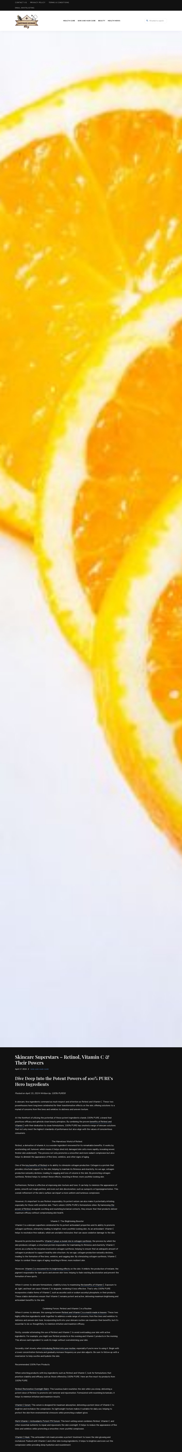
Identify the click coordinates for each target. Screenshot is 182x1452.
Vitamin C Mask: (22, 1437)
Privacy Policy (37, 3)
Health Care (69, 21)
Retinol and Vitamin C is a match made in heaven (84, 1312)
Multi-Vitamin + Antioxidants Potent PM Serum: (37, 1421)
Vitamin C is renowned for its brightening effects (47, 1268)
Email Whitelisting (25, 8)
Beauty (101, 21)
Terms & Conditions (59, 3)
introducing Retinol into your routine (59, 1348)
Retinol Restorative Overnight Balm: (32, 1389)
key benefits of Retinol (36, 1165)
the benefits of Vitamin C (92, 1284)
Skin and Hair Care (87, 21)
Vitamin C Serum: (23, 1405)
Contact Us (21, 3)
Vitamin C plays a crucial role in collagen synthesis (68, 1241)
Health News (114, 21)
